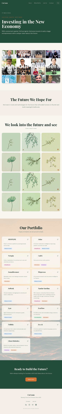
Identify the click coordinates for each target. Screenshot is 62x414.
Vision (30, 3)
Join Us (45, 3)
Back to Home (7, 13)
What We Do (37, 3)
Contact (51, 3)
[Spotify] (36, 404)
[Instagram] (29, 404)
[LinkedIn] (26, 404)
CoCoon (5, 3)
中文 (58, 3)
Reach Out (31, 379)
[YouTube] (32, 404)
